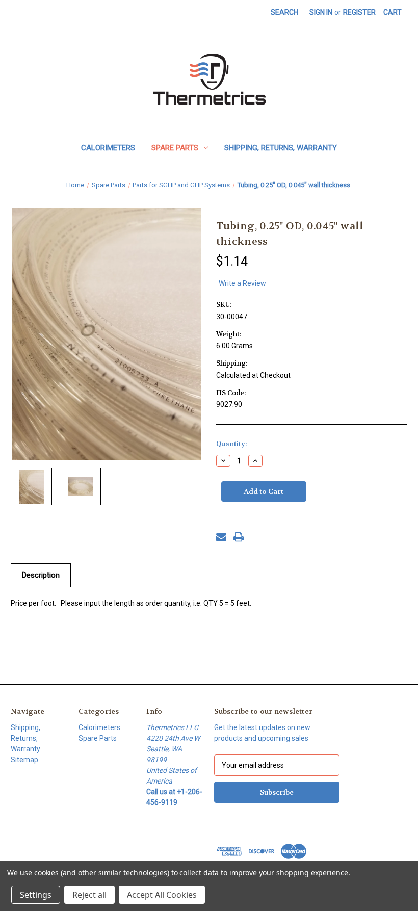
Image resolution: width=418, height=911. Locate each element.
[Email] (221, 537)
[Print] (238, 537)
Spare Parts (174, 147)
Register (359, 12)
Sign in (320, 12)
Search (284, 12)
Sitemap (24, 760)
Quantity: (231, 443)
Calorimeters (108, 147)
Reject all (89, 894)
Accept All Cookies (162, 894)
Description (41, 575)
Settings (35, 894)
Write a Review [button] (242, 283)
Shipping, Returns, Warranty (280, 147)
